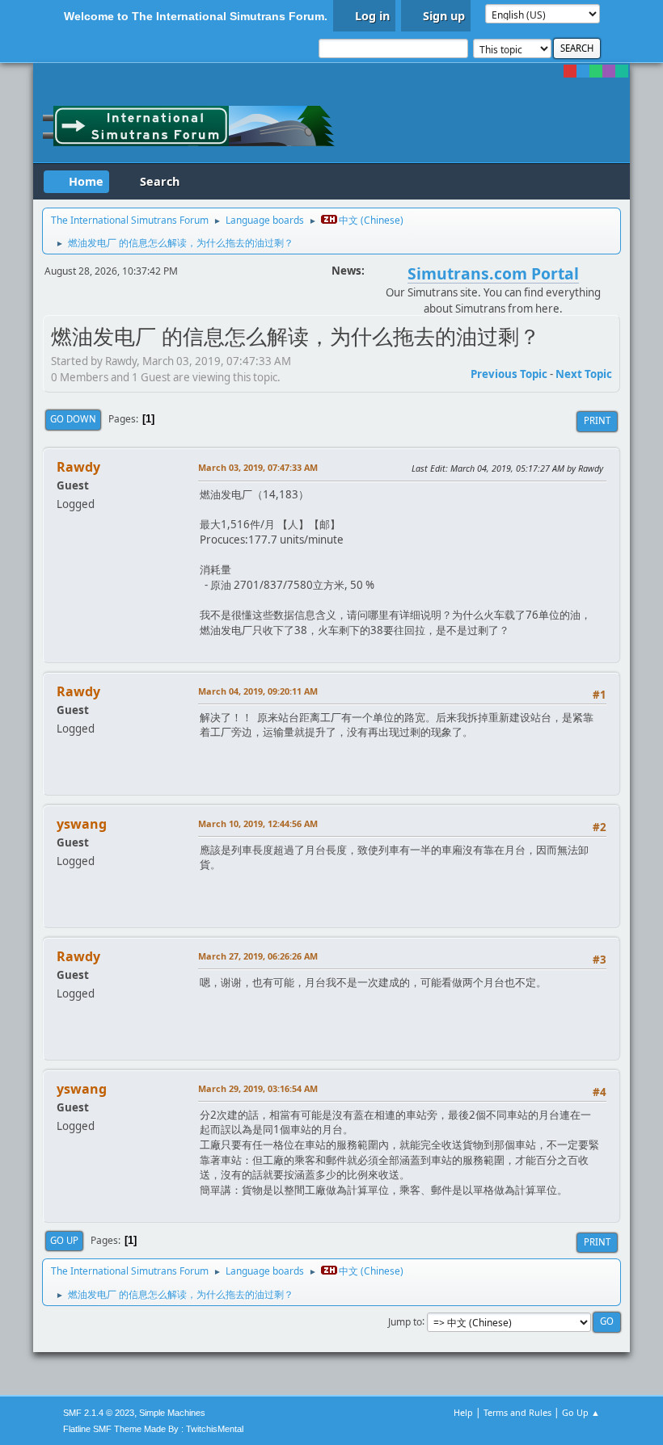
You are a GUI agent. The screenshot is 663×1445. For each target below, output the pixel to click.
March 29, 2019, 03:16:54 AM (258, 1088)
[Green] (595, 71)
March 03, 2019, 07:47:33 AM (258, 467)
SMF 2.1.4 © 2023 (98, 1413)
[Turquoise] (621, 71)
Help (463, 1412)
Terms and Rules (517, 1412)
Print (597, 420)
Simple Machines (172, 1413)
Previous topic (509, 374)
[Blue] (582, 71)
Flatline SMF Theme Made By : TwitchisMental (153, 1429)
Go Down (73, 419)
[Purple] (608, 71)
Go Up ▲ (581, 1412)
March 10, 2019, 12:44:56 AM (258, 823)
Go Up (64, 1240)
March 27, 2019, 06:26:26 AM (258, 956)
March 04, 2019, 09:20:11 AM (258, 691)
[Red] (570, 71)
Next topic (583, 374)
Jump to (405, 1321)
